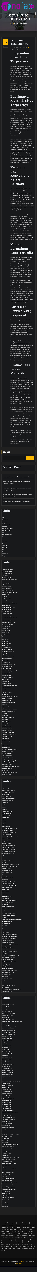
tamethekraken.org (7, 1136)
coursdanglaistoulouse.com (9, 580)
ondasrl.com (5, 1140)
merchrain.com (6, 1193)
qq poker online (6, 1248)
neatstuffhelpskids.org (8, 656)
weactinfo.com (6, 894)
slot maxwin (11, 1233)
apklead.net (5, 1206)
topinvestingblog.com (8, 624)
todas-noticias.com (7, 813)
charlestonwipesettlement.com (10, 955)
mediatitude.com (6, 605)
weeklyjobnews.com (7, 959)
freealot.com (5, 1087)
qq (2, 543)
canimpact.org (6, 741)
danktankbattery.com (8, 906)
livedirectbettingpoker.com (9, 913)
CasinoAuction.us (6, 724)
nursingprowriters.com (8, 942)
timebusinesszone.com (8, 983)
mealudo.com (5, 909)
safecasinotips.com (7, 1106)
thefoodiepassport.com (8, 732)
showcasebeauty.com (8, 616)
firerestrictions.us (6, 675)
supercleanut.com (7, 1091)
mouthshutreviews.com (8, 1034)
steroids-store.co (6, 690)
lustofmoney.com (6, 981)
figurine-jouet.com (7, 1180)
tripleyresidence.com (7, 1123)
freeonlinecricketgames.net (9, 671)
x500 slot (3, 1233)
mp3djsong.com (6, 577)
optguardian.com (6, 1047)
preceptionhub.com (7, 1015)
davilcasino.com (6, 1051)
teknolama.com (6, 858)
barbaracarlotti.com (7, 751)
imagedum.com (6, 1155)
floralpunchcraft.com (7, 902)
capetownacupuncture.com (9, 828)
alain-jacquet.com (6, 834)
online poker (9, 1235)
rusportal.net (5, 817)
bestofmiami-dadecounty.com (10, 1026)
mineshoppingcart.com (8, 1030)
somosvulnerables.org (8, 1127)
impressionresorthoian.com (9, 934)
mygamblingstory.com (8, 788)
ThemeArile (19, 1263)
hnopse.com (5, 976)
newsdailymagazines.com (9, 1013)
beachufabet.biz (6, 1170)
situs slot (13, 1229)
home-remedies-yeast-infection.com (12, 1022)
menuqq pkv (5, 1223)
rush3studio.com (6, 803)
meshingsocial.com (7, 896)
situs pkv (18, 1240)
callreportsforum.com (8, 1197)
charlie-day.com (6, 911)
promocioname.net (7, 666)
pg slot (4, 1227)
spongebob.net (6, 841)
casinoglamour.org (7, 768)
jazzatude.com (6, 635)
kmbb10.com (5, 889)
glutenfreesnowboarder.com (10, 1144)
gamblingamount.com (8, 972)
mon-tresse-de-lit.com (8, 1172)
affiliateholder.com (7, 991)
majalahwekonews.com (8, 790)
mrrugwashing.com (7, 921)
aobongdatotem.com (8, 1019)
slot (3, 539)
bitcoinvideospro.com (8, 830)
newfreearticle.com (7, 873)
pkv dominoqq (6, 524)
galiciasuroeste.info (7, 649)
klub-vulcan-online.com (8, 1119)
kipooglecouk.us (6, 726)
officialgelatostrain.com (8, 1159)
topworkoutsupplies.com (9, 1032)
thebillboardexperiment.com (10, 1168)
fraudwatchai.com (7, 1053)
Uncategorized (15, 49)
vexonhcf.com (5, 601)
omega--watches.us (7, 588)
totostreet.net (5, 1049)
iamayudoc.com (6, 1083)
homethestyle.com (7, 1062)
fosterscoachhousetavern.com (10, 864)
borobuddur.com (6, 1066)
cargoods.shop (6, 826)
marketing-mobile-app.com (9, 900)
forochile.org (5, 660)
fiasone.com (5, 904)
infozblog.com (5, 681)
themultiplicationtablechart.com (11, 766)
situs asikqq (5, 541)
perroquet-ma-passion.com (9, 1185)
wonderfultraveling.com (8, 664)
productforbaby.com (7, 860)
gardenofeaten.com (7, 877)
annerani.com (5, 633)
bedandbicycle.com (7, 1094)
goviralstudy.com (6, 743)
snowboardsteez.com (8, 883)
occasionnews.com (7, 979)
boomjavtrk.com (6, 1204)
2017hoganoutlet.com (8, 792)
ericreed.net (5, 713)
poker (27, 1223)
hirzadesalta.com (6, 1036)
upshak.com (5, 928)
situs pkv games (6, 530)
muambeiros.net (6, 679)
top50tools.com (6, 626)
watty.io (4, 820)
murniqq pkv (22, 1246)
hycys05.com (5, 879)
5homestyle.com (6, 775)
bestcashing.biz (6, 673)
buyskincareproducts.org (9, 760)
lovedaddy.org (6, 917)
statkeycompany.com (8, 620)
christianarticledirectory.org (9, 772)
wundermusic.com (7, 1068)
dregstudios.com (6, 654)
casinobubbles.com (7, 1041)
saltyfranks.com (6, 630)
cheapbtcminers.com (7, 1079)
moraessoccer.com (7, 658)
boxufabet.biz (5, 1176)
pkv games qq (11, 1227)
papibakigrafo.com (7, 736)
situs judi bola (10, 1244)
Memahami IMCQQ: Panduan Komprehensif (15, 477)
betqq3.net (5, 719)
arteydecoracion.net (7, 692)
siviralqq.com (5, 932)
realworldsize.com (7, 856)
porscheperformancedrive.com (10, 1134)
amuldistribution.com (8, 1064)
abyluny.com (5, 1202)
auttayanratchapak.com (8, 845)
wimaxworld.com (6, 668)
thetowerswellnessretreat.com (10, 1157)
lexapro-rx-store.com (7, 758)
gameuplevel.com (6, 1060)
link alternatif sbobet (11, 1246)
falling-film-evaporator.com (9, 938)
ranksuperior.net (6, 966)
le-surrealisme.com (7, 613)
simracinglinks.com (7, 609)
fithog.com (5, 694)
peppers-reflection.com (8, 985)
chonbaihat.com (6, 683)
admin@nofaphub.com (19, 47)
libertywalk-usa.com (7, 571)
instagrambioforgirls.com (9, 885)
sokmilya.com (5, 1200)
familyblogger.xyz (6, 1115)
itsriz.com (4, 824)
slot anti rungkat (22, 1229)
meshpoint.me (6, 839)
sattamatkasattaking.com (9, 1163)
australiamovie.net (7, 573)
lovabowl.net (5, 1007)
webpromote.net (6, 688)
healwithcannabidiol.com (9, 1149)
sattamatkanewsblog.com (9, 949)
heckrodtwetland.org (7, 707)
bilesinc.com (5, 641)
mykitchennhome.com (8, 728)
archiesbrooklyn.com (7, 677)
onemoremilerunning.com (9, 881)
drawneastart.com (7, 1102)
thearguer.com (6, 898)
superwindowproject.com (9, 734)
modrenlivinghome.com (8, 1187)
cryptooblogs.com (7, 1058)
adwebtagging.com (7, 964)
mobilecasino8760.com (8, 717)
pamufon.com (5, 1132)
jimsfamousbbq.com (7, 569)
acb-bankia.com (6, 923)
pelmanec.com (6, 794)
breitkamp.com (6, 1121)
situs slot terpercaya (7, 528)
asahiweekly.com (6, 1089)
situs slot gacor (30, 1231)
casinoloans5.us (6, 722)
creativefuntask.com (7, 1075)
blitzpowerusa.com (7, 875)
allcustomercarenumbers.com (10, 1113)
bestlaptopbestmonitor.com (10, 696)
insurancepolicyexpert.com (9, 618)
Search (7, 452)
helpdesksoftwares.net (8, 1005)
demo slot (4, 526)
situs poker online (7, 534)
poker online (20, 1223)
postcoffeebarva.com (8, 847)
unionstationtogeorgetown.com (11, 1081)
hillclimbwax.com (6, 974)
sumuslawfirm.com (7, 940)
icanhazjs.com (5, 738)
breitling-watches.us (7, 590)
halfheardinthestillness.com (9, 709)
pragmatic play (10, 1231)
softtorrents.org (6, 1125)
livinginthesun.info (7, 822)
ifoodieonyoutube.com (8, 1028)
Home (12, 23)
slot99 (3, 1250)
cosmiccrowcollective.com (9, 832)
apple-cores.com (6, 747)
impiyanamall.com (7, 1045)
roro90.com (5, 805)
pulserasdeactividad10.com (9, 749)
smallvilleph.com (6, 647)
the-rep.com (5, 628)
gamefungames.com (7, 1070)
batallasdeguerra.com (8, 652)
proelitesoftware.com (8, 1110)
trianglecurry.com (6, 1153)
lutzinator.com (6, 1138)
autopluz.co (5, 596)
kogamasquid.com (7, 764)
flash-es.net (5, 926)
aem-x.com (5, 1055)
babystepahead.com (7, 968)
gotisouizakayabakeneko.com (10, 837)
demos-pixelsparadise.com (9, 603)
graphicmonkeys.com (8, 1098)
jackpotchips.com (6, 1108)
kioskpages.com (6, 1151)
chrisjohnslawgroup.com (8, 1117)
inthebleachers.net (7, 755)
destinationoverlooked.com (9, 970)
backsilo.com (5, 930)
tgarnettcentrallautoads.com (10, 592)
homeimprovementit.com (9, 1009)
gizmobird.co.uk (6, 575)
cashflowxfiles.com (7, 887)
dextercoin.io (5, 770)
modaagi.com (5, 645)
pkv (3, 517)
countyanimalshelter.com (9, 962)
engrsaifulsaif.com (7, 1077)
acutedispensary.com (8, 947)
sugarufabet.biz (6, 1174)
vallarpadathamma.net (8, 854)
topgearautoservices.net (8, 1178)
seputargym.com (6, 1043)
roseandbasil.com (6, 700)
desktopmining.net (7, 753)
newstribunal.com (7, 1011)
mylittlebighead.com (7, 1085)
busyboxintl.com (6, 843)
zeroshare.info (6, 639)
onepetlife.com (6, 1166)
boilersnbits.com (6, 868)
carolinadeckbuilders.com (9, 622)
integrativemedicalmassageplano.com (12, 919)
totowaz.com (5, 953)
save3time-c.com (6, 599)
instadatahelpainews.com (9, 1189)
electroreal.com (6, 1024)
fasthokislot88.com (7, 1104)
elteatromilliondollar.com (9, 849)
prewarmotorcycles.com (8, 607)
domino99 (4, 1225)
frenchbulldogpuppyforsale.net (10, 762)
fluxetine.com (5, 715)
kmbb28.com (5, 1195)
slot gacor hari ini (26, 1227)
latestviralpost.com (7, 870)
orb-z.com (4, 862)
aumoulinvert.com (7, 730)
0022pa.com (5, 637)
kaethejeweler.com (7, 1161)
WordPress (21, 1261)
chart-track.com (6, 662)
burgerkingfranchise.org (8, 851)
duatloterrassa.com (7, 1130)
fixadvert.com (5, 594)
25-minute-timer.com (7, 1072)
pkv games (5, 520)
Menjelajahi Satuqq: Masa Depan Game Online (16, 501)
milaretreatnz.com (7, 643)
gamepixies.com (6, 1100)
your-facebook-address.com (9, 1183)
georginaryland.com (7, 698)
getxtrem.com (5, 892)
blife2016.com (5, 1142)
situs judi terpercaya (21, 23)
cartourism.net (6, 745)
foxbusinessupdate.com (8, 915)
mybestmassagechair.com (9, 711)
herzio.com (5, 807)
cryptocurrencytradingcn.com (10, 951)
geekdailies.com (6, 1191)
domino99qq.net (6, 796)
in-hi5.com (4, 809)
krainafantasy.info (7, 811)
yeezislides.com (6, 1017)
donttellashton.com (7, 801)
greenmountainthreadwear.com (11, 945)
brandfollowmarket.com (8, 957)
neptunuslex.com (6, 582)
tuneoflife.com (6, 987)
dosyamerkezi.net (7, 611)
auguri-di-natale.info (7, 584)
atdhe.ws (4, 705)
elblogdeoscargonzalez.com (9, 685)
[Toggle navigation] (33, 13)
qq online (4, 522)
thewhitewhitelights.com (8, 702)
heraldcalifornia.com (7, 1096)
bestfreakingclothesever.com (10, 936)
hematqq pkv (31, 1246)
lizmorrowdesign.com (8, 1147)
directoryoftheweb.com (8, 798)
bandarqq (4, 545)
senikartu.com (6, 815)
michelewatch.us (6, 586)
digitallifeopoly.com (7, 1038)
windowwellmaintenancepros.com (11, 989)
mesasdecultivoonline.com (9, 866)
